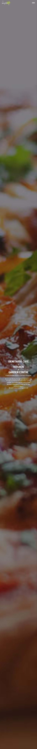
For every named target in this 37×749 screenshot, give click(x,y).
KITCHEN (18, 367)
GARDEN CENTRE (18, 372)
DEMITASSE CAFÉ (18, 361)
